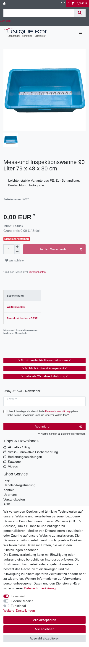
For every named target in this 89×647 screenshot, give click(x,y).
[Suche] (80, 13)
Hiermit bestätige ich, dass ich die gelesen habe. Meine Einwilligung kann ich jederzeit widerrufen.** (43, 413)
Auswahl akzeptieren (45, 638)
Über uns (10, 494)
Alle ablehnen (44, 629)
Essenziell (18, 596)
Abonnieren (43, 426)
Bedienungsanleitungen (25, 457)
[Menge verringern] (17, 251)
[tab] (22, 295)
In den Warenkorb (53, 249)
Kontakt (8, 490)
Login (7, 480)
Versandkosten (37, 272)
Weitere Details (16, 306)
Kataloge (14, 461)
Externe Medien (22, 601)
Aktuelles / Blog (19, 447)
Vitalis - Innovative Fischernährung (33, 452)
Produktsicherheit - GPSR (22, 318)
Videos (13, 466)
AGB (6, 504)
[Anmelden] (5, 3)
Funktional (18, 606)
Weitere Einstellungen (19, 610)
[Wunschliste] (63, 3)
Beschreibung (15, 295)
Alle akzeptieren (44, 620)
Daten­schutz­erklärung (40, 588)
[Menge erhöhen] (17, 246)
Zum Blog (5, 20)
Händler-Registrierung (19, 485)
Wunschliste (16, 260)
